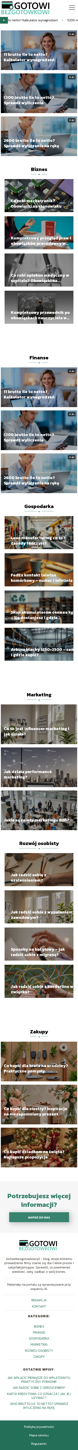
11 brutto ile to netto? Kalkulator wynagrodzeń (29, 57)
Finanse (39, 357)
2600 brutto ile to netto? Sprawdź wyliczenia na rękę (31, 143)
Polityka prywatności (39, 1426)
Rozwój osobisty (39, 843)
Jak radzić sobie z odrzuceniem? (39, 1387)
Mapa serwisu (39, 1435)
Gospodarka (39, 506)
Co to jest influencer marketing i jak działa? (36, 731)
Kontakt (39, 1306)
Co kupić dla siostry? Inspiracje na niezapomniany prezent (35, 1111)
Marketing (39, 694)
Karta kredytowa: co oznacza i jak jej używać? (39, 1395)
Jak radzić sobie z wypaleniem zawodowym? (41, 914)
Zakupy (39, 1031)
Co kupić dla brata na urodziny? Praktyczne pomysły (36, 1068)
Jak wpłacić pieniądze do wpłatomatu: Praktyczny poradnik (39, 1379)
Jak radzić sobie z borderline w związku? (42, 989)
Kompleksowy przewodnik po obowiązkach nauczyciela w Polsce (40, 315)
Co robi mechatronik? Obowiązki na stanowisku (36, 203)
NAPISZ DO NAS (39, 1217)
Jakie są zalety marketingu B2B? (36, 820)
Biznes (39, 169)
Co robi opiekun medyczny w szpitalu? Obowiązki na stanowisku (40, 278)
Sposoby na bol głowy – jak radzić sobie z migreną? (38, 952)
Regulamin (39, 1443)
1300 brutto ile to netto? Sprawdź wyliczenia (29, 100)
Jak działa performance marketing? (28, 774)
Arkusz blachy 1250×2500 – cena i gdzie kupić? (43, 652)
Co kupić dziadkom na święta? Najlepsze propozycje (34, 1154)
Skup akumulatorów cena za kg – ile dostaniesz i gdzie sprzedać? (42, 615)
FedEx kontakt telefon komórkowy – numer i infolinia (42, 577)
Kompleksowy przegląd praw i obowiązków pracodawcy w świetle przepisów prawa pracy (42, 240)
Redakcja (39, 1300)
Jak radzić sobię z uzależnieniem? (28, 877)
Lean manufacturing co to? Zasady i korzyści (38, 540)
